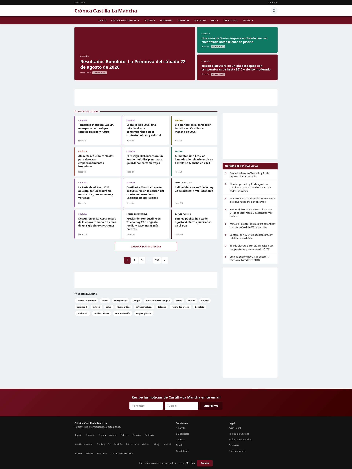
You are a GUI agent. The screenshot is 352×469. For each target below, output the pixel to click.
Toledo (105, 300)
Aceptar (205, 463)
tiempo (136, 300)
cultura (191, 300)
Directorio (230, 20)
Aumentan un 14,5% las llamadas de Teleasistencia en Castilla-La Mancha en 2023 (194, 159)
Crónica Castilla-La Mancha (105, 10)
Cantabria (149, 435)
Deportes (183, 20)
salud (108, 306)
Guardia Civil (123, 306)
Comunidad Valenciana (122, 453)
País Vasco (102, 453)
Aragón (102, 435)
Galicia (145, 444)
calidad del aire (101, 313)
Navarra (89, 453)
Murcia (78, 453)
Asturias (113, 435)
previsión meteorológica (158, 300)
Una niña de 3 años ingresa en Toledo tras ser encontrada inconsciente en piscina (234, 40)
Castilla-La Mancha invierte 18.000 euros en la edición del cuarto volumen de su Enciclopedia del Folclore (145, 193)
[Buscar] (274, 10)
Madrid (167, 444)
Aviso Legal (235, 428)
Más (213, 20)
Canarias (137, 435)
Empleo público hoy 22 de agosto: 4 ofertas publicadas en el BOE (193, 222)
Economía (166, 20)
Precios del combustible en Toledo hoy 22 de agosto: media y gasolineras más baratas (143, 224)
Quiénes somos (237, 451)
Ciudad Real (182, 433)
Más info (190, 463)
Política (149, 20)
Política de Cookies (239, 433)
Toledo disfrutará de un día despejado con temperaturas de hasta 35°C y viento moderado (236, 67)
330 (157, 260)
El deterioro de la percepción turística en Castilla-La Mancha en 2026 (193, 128)
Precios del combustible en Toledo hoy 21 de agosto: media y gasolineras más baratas (248, 213)
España (78, 435)
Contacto (273, 2)
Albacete (180, 428)
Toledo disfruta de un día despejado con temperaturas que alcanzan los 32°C (249, 247)
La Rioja (156, 444)
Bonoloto (199, 306)
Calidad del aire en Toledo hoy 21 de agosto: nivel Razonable (247, 174)
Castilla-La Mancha (124, 20)
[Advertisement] (176, 97)
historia (96, 306)
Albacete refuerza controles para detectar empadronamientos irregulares (95, 161)
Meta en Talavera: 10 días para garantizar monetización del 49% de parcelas (250, 225)
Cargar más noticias (146, 246)
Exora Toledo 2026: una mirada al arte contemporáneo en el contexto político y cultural (143, 130)
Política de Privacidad (240, 439)
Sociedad (200, 20)
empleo (205, 300)
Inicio (102, 20)
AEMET (179, 300)
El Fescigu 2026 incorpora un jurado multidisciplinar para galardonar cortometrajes (144, 159)
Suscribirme (211, 406)
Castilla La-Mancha (84, 444)
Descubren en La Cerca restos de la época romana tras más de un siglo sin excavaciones (97, 222)
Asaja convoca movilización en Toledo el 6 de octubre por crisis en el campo (250, 200)
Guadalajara (182, 451)
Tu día (247, 20)
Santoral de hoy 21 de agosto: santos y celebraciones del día (249, 236)
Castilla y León (103, 444)
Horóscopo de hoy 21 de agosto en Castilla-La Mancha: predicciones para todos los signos (248, 187)
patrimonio (82, 313)
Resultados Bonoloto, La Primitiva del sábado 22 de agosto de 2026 (133, 64)
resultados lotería (180, 306)
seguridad (82, 306)
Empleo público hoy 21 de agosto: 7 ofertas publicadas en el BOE (247, 258)
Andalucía (90, 435)
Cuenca (180, 439)
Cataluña (118, 444)
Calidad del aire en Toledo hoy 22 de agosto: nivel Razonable (194, 189)
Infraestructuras (144, 306)
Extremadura (132, 444)
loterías (162, 306)
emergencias (120, 300)
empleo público (143, 313)
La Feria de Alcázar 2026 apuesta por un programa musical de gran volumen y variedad (95, 193)
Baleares (125, 435)
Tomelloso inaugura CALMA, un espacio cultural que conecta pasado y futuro (96, 128)
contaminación (122, 313)
